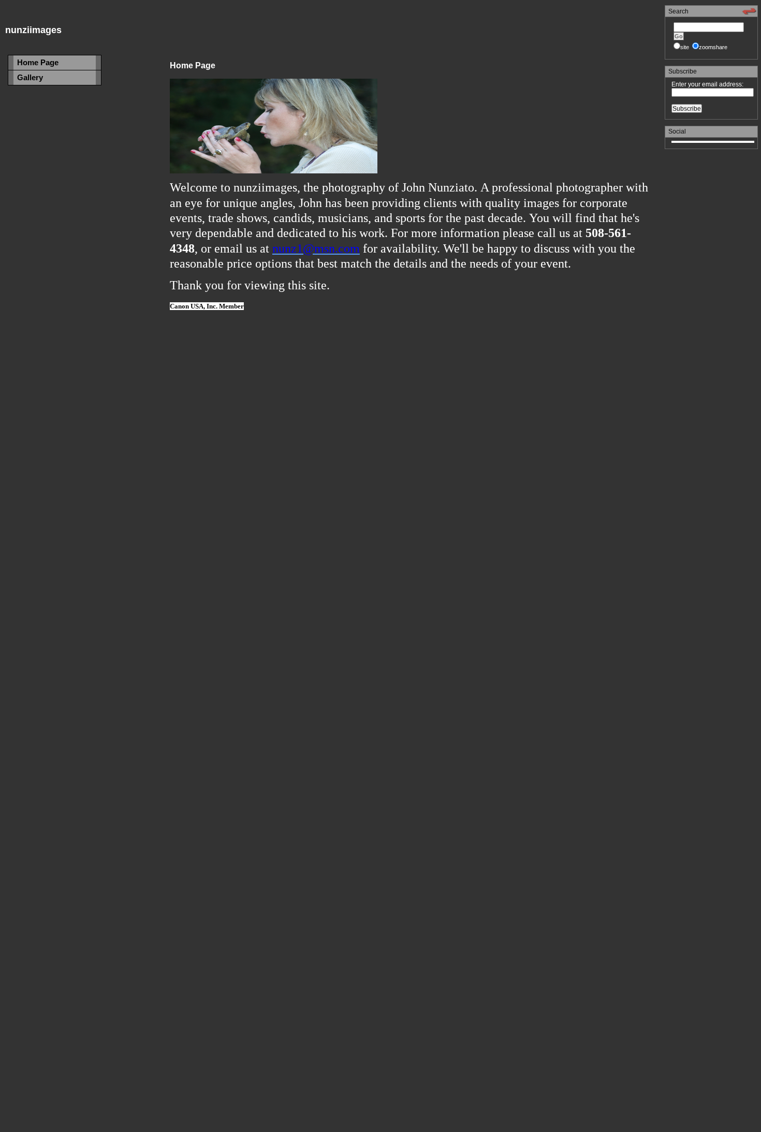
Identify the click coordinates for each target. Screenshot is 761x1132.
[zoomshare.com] (749, 13)
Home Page (37, 62)
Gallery (30, 77)
